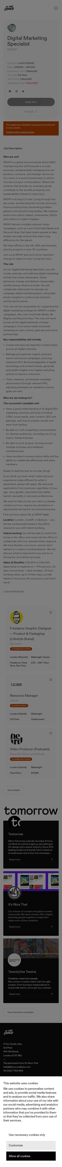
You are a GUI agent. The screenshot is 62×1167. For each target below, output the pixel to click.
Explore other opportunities (20, 132)
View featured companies (20, 1012)
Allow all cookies (19, 1156)
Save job (29, 111)
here (46, 514)
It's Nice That (31, 1063)
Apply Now (31, 101)
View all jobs (13, 790)
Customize (16, 1145)
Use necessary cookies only (27, 1135)
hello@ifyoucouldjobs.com (17, 1067)
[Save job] (50, 612)
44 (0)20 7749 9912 (13, 1070)
